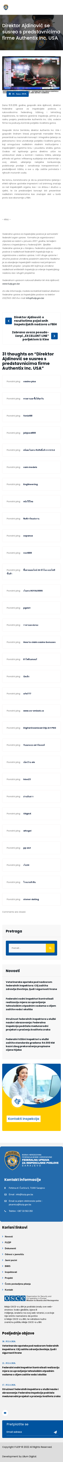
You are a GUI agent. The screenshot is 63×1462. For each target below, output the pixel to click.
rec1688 (27, 552)
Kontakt (9, 1289)
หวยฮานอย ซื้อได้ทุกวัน (33, 398)
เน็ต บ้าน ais (29, 762)
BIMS (7, 1266)
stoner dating (31, 899)
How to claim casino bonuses (39, 642)
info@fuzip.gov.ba (35, 298)
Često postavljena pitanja (18, 1284)
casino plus (29, 381)
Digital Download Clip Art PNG (39, 727)
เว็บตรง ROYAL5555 (33, 590)
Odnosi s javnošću (14, 1254)
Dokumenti (10, 1248)
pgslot (26, 607)
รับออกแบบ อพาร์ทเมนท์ (34, 745)
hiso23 (27, 779)
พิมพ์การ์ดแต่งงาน (31, 518)
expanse (28, 535)
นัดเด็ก (26, 676)
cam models (30, 467)
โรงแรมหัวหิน (29, 882)
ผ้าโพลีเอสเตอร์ (30, 659)
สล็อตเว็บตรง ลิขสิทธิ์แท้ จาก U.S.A (39, 450)
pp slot (27, 847)
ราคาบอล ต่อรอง (30, 625)
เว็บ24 (26, 865)
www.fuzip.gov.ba (10, 283)
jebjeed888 (29, 432)
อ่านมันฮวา (28, 796)
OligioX (27, 813)
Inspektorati (11, 1272)
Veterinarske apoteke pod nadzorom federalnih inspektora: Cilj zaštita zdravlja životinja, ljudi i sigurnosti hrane (31, 985)
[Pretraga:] (31, 948)
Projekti (9, 1278)
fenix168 (27, 415)
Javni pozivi (11, 1260)
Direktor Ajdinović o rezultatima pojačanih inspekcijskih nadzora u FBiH (35, 321)
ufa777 (27, 693)
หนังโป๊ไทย (28, 501)
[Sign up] (54, 1432)
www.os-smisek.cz (33, 710)
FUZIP (8, 1242)
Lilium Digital (29, 1456)
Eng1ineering (30, 484)
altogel (27, 830)
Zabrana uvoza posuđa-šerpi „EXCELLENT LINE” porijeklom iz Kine (30, 336)
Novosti (9, 1236)
